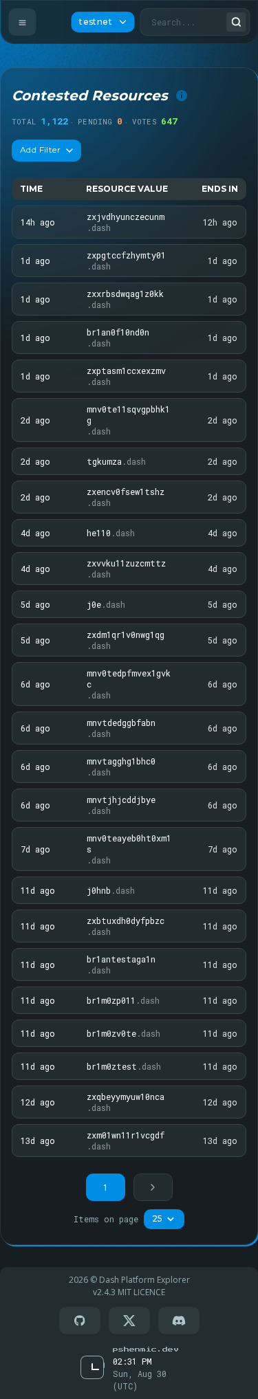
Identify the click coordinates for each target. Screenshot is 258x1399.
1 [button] (105, 1187)
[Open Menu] (22, 22)
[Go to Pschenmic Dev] (145, 1349)
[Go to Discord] (179, 1320)
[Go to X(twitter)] (129, 1320)
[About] (182, 95)
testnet (95, 21)
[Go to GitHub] (79, 1320)
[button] (153, 1187)
